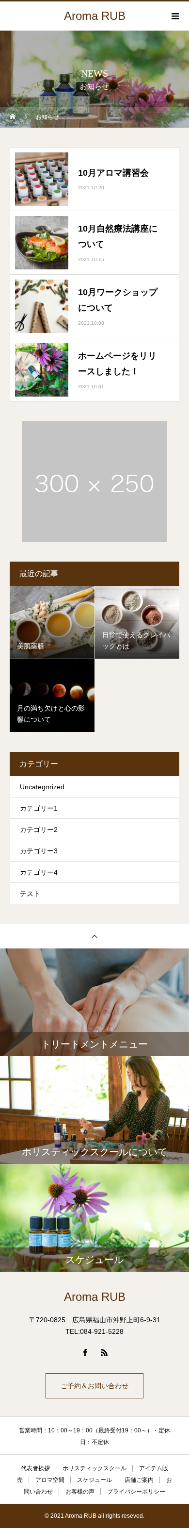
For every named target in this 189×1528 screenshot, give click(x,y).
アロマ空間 (49, 1480)
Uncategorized (42, 787)
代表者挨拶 (35, 1468)
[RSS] (104, 1352)
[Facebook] (85, 1352)
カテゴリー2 (39, 829)
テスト (30, 893)
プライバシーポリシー (136, 1491)
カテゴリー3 (39, 851)
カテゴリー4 (39, 872)
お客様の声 (79, 1491)
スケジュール (94, 1480)
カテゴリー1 (39, 808)
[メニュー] (174, 16)
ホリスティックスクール (94, 1468)
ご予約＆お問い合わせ (94, 1386)
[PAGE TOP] (94, 936)
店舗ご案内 (139, 1480)
